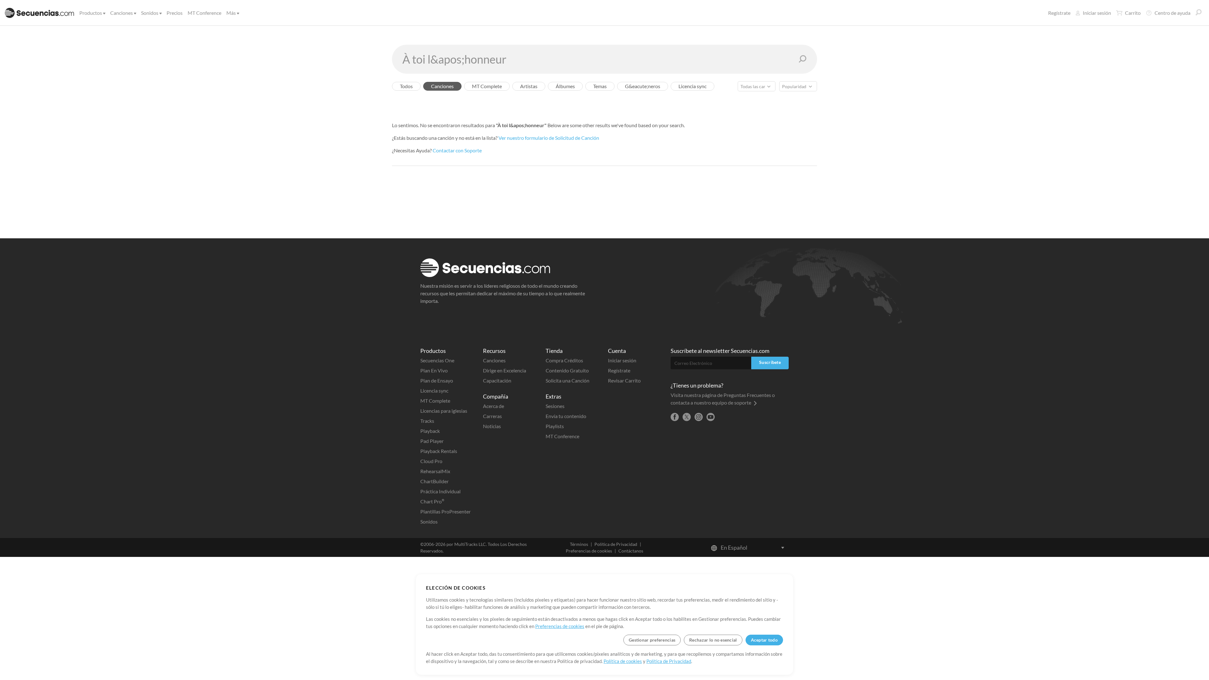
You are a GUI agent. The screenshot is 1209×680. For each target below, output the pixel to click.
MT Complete (435, 401)
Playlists (555, 426)
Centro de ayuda (1172, 13)
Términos (579, 544)
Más (231, 13)
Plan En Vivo (434, 370)
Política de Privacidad (615, 544)
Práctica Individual (440, 491)
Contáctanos (630, 550)
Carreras (492, 416)
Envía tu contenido (566, 416)
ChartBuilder (434, 481)
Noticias (492, 426)
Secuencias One (437, 360)
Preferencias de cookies (589, 550)
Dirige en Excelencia (504, 370)
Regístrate (1059, 13)
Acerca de (493, 406)
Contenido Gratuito (567, 370)
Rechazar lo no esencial (713, 640)
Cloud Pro (431, 461)
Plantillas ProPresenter (445, 511)
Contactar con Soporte (457, 150)
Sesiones (555, 406)
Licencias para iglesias (443, 411)
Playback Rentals (438, 451)
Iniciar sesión (1097, 13)
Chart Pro (432, 501)
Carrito (1133, 13)
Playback (430, 431)
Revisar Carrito (624, 380)
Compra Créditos (564, 360)
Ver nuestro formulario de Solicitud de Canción (548, 138)
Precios (175, 13)
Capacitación (497, 380)
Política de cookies (623, 661)
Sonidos (149, 13)
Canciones (121, 13)
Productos (90, 13)
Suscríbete (770, 362)
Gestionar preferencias (652, 640)
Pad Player (432, 441)
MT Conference (204, 13)
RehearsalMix (435, 471)
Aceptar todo (764, 640)
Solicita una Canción (567, 380)
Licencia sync (434, 391)
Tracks (427, 421)
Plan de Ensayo (436, 380)
